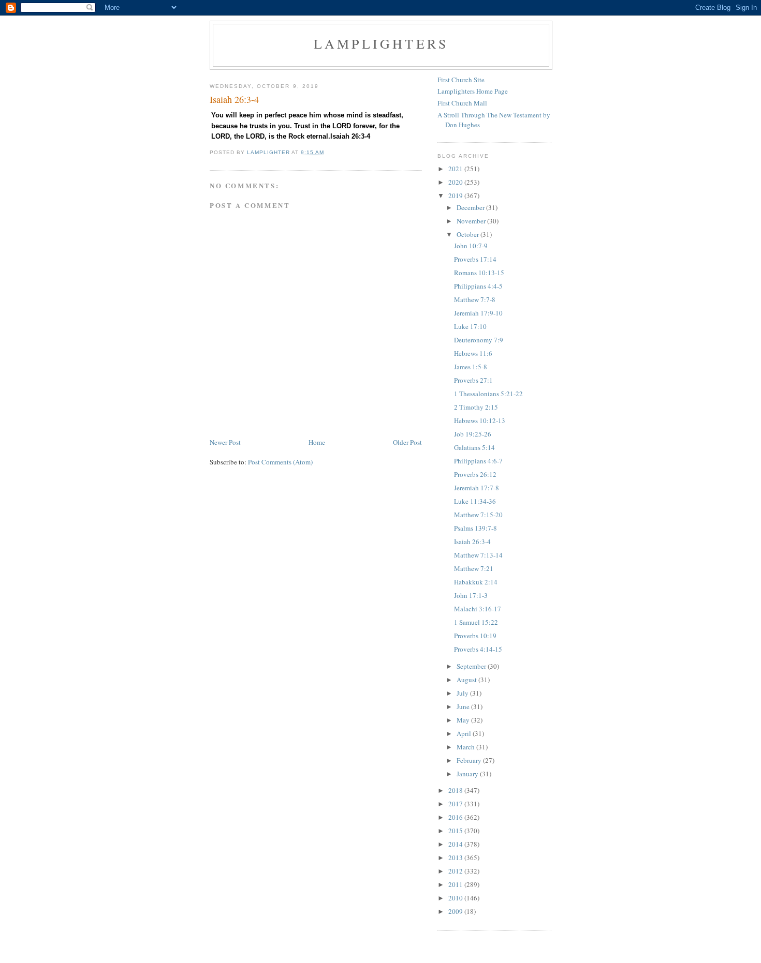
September (472, 666)
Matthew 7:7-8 (474, 299)
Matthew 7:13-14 (478, 555)
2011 (456, 884)
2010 (456, 897)
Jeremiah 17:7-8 (476, 487)
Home (317, 442)
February (470, 760)
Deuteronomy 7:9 (478, 339)
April (465, 733)
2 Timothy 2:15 (476, 407)
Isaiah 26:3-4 (472, 541)
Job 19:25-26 (472, 434)
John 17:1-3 (471, 595)
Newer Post (225, 442)
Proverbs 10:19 (475, 635)
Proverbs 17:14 (475, 259)
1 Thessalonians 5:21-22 (488, 393)
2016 (456, 817)
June (464, 706)
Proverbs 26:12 (475, 474)
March (466, 746)
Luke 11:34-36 (475, 501)
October (468, 234)
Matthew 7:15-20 (478, 514)
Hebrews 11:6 (473, 353)
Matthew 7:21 (473, 568)
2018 (456, 790)
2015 (456, 830)
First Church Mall (462, 103)
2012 (456, 871)
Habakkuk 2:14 (475, 581)
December (471, 207)
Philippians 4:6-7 (478, 460)
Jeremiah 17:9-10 (478, 313)
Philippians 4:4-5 (478, 286)
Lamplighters (381, 43)
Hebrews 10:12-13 (479, 420)
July (463, 693)
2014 (456, 844)
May (464, 720)
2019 (456, 195)
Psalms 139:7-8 (475, 528)
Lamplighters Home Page (472, 91)
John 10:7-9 (471, 245)
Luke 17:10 (470, 326)
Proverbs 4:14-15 (478, 649)
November (472, 220)
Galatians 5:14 (474, 447)
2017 (456, 803)
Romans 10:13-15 (479, 272)
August (467, 679)
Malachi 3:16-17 (477, 608)
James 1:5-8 (470, 366)
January (468, 773)
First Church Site (461, 79)
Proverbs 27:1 (473, 380)
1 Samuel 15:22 (476, 622)
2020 (456, 182)
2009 (456, 911)
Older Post (407, 442)
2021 (456, 168)
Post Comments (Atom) (280, 462)
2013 (456, 857)
